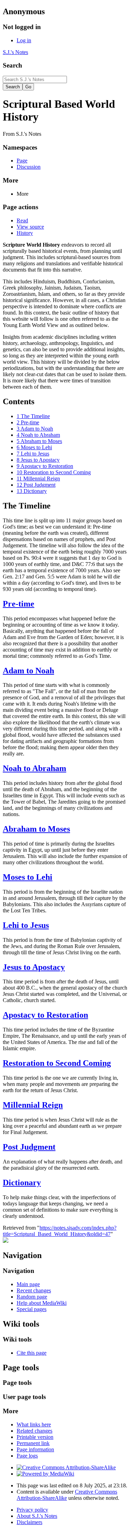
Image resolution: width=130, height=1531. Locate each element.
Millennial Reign (33, 1104)
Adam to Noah (28, 670)
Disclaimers (29, 1522)
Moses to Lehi (27, 877)
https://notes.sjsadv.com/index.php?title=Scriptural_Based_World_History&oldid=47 (59, 1231)
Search (12, 65)
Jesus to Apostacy (34, 967)
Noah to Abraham (34, 768)
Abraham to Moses (36, 828)
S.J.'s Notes (15, 52)
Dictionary (22, 1182)
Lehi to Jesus (26, 925)
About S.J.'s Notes (37, 1516)
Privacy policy (32, 1510)
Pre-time (18, 603)
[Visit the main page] (5, 1241)
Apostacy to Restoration (45, 1014)
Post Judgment (29, 1146)
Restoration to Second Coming (57, 1063)
